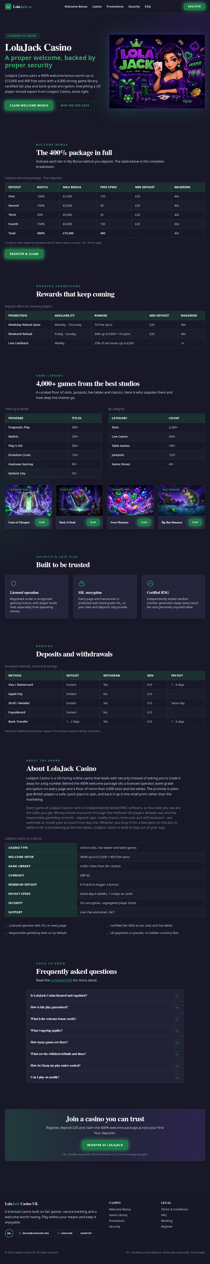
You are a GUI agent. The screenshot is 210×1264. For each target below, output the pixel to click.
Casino (97, 6)
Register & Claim (24, 254)
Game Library (118, 1215)
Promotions (115, 6)
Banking (166, 1221)
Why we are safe (75, 105)
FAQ (148, 6)
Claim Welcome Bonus (29, 105)
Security (134, 6)
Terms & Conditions (174, 1209)
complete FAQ (61, 980)
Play (42, 522)
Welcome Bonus (76, 6)
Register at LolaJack (105, 1145)
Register (194, 6)
